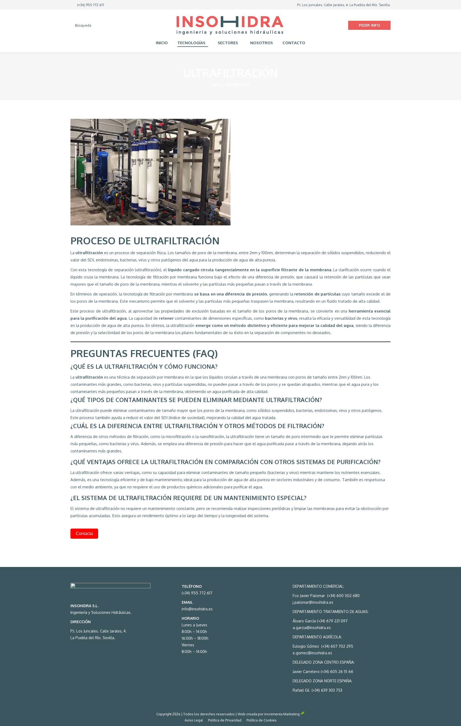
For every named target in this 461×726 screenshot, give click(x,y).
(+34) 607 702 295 (337, 646)
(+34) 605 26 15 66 (337, 671)
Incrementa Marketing (282, 714)
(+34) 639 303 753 (327, 690)
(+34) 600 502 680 (343, 595)
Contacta (84, 533)
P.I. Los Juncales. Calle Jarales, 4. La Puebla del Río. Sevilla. (344, 5)
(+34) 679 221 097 (332, 621)
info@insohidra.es (197, 609)
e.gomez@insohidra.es (312, 653)
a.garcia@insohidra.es (312, 627)
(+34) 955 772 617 (90, 5)
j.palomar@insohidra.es (313, 602)
